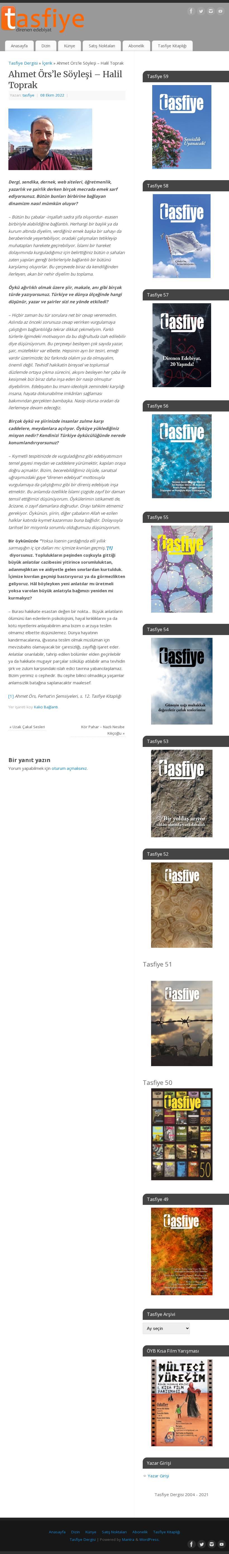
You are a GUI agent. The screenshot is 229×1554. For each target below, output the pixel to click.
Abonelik (136, 45)
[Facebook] (191, 12)
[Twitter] (201, 12)
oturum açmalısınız (69, 768)
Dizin (45, 45)
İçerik (47, 63)
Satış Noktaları (102, 45)
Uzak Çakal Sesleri (27, 726)
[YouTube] (220, 12)
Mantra (128, 1539)
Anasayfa (19, 45)
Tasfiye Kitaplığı (172, 45)
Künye (69, 45)
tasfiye (28, 95)
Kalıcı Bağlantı (46, 706)
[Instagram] (211, 12)
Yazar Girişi (158, 1475)
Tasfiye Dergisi (23, 63)
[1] (11, 696)
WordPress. (149, 1539)
